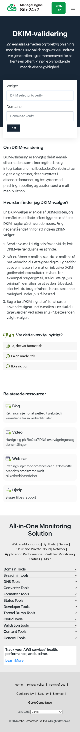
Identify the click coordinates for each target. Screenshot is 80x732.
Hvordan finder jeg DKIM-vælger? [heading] (35, 202)
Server (63, 544)
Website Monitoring (26, 544)
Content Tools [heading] (15, 631)
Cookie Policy (25, 693)
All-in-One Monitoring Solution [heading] (40, 530)
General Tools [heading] (14, 638)
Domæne (14, 107)
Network (59, 549)
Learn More (14, 660)
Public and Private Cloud (32, 549)
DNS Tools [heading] (12, 582)
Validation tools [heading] (16, 625)
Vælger (12, 86)
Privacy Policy (35, 684)
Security (43, 693)
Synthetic (50, 544)
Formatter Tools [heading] (16, 594)
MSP (47, 559)
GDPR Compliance (40, 702)
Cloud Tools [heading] (13, 619)
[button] (40, 346)
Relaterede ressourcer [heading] (24, 393)
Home (19, 684)
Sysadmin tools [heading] (16, 575)
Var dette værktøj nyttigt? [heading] (39, 335)
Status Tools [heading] (13, 600)
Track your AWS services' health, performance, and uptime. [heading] (31, 651)
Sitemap (58, 693)
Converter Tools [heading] (16, 588)
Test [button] (13, 128)
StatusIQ (35, 559)
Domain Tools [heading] (15, 569)
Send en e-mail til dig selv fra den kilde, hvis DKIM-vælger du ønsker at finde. (40, 246)
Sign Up (58, 8)
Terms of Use (57, 684)
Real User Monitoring (59, 554)
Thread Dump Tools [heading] (19, 613)
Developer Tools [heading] (17, 607)
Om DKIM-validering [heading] (23, 147)
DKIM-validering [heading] (40, 34)
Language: (24, 711)
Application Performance (23, 554)
